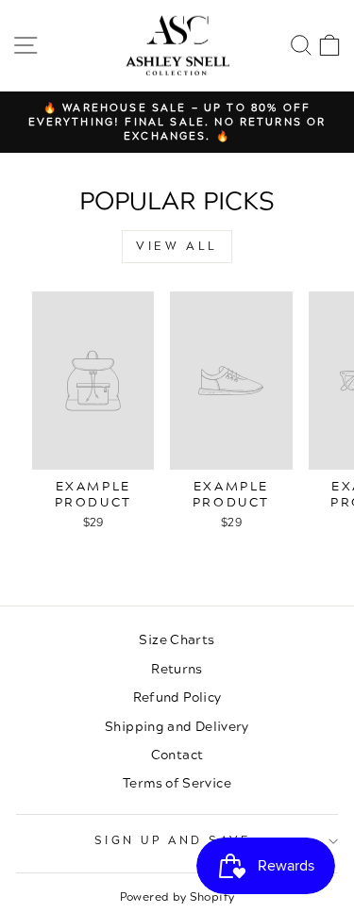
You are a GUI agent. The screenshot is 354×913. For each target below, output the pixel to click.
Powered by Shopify (177, 897)
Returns (177, 669)
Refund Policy (177, 697)
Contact (177, 755)
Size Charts (176, 640)
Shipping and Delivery (177, 727)
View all (177, 247)
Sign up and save (172, 841)
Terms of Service (177, 783)
